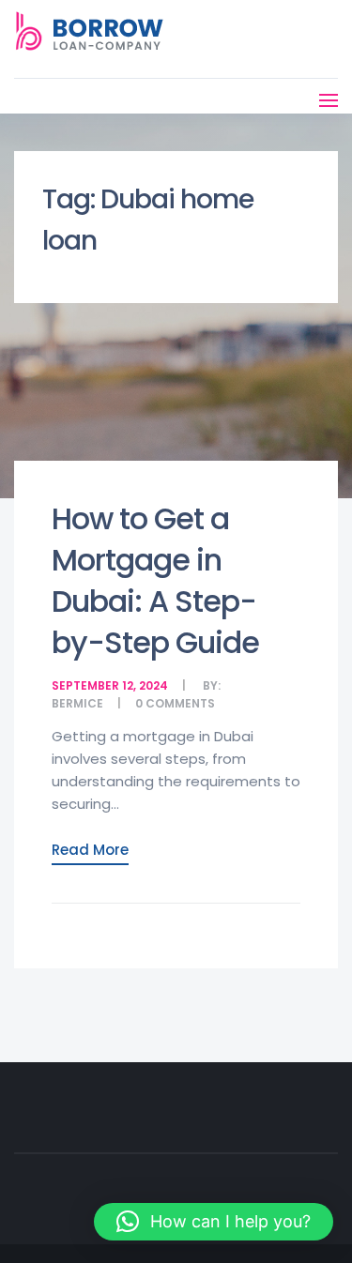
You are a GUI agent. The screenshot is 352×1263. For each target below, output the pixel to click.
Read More (90, 850)
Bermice (77, 703)
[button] (213, 1221)
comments (180, 703)
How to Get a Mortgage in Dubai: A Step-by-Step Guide (155, 580)
